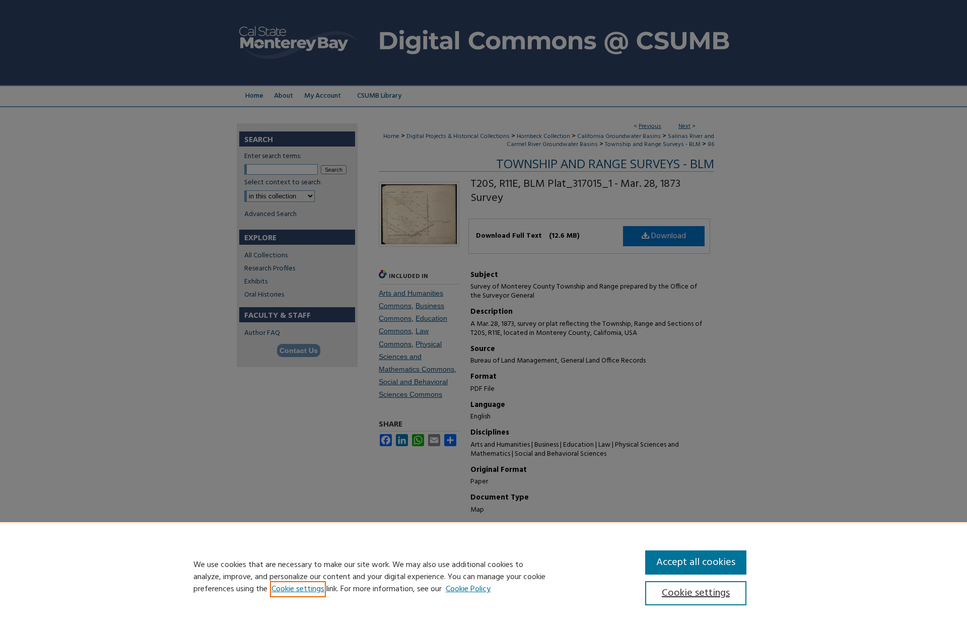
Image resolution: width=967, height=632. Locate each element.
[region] (483, 576)
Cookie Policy (468, 589)
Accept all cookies (695, 562)
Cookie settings (297, 589)
